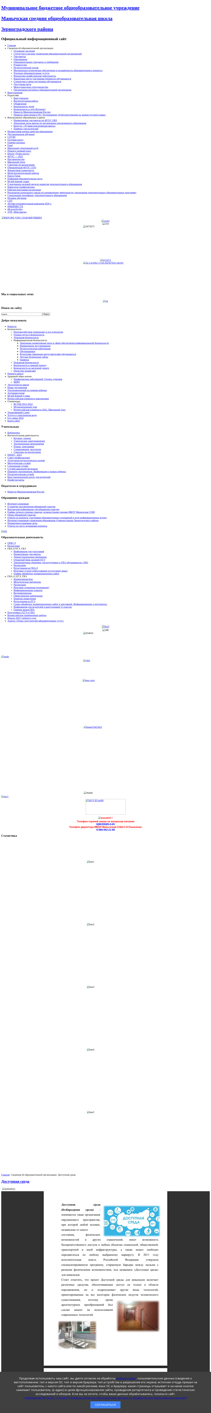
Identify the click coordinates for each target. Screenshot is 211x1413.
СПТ (10, 201)
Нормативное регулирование (35, 346)
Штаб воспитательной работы (23, 173)
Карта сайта (13, 420)
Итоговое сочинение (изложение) (31, 587)
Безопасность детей (24, 106)
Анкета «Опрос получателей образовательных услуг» (35, 621)
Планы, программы (24, 446)
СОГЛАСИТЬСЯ (105, 1404)
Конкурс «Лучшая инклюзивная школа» (35, 126)
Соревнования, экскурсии (27, 449)
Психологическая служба (20, 474)
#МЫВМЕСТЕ (15, 206)
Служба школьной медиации (22, 468)
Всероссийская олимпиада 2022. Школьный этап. (40, 409)
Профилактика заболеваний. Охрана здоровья (38, 379)
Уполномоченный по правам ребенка (27, 390)
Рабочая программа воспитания (24, 189)
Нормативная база (23, 579)
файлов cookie (126, 1378)
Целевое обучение (17, 198)
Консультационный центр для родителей (29, 477)
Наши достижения (17, 387)
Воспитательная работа (26, 101)
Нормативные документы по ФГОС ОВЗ (35, 120)
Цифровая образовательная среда (24, 178)
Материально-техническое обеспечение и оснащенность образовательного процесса (58, 70)
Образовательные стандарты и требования (36, 62)
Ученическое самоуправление (29, 441)
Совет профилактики (18, 457)
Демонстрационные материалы (30, 557)
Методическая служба (19, 463)
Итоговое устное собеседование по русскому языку (41, 571)
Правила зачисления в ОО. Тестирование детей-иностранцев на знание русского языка (60, 115)
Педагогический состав (26, 67)
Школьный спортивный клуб (22, 148)
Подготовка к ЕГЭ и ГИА (21, 612)
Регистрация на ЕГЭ (24, 601)
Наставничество (16, 159)
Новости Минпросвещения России (32, 112)
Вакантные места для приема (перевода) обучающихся (42, 78)
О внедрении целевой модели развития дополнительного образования (44, 184)
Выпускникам (14, 92)
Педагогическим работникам (35, 348)
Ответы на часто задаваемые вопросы (27, 526)
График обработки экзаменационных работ (36, 573)
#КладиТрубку (15, 209)
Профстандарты (15, 480)
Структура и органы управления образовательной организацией (48, 53)
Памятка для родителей (26, 128)
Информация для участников (29, 551)
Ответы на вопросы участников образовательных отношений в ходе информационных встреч (57, 517)
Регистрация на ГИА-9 (26, 568)
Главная (11, 45)
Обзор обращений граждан (21, 515)
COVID (11, 137)
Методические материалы (27, 582)
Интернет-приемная (18, 503)
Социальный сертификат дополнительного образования (37, 195)
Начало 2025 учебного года (21, 618)
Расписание (13, 546)
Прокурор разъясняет (25, 371)
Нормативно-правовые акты (22, 523)
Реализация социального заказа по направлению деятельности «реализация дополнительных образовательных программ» (72, 192)
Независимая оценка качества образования (30, 131)
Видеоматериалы (23, 593)
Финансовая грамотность (20, 170)
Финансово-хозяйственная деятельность (35, 76)
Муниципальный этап (25, 407)
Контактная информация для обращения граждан (33, 509)
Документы (20, 56)
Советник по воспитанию (21, 164)
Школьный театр (16, 162)
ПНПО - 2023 (14, 455)
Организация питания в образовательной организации (42, 90)
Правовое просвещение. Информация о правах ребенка (36, 471)
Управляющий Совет (18, 412)
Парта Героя (13, 176)
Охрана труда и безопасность (29, 334)
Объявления (20, 103)
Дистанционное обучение (21, 134)
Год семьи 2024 (15, 418)
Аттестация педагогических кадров (26, 460)
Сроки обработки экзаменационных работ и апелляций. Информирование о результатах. (60, 604)
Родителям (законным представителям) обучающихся (48, 354)
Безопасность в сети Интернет (30, 109)
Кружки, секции (22, 438)
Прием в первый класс (19, 151)
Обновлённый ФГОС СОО (21, 167)
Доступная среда (22, 84)
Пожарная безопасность (26, 362)
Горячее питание (16, 142)
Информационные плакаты (28, 590)
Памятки (24, 359)
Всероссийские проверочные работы (26, 615)
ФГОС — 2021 (15, 156)
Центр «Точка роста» (18, 153)
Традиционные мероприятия (29, 443)
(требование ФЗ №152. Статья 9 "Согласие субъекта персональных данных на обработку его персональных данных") (105, 1398)
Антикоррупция (15, 393)
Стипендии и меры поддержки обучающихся (37, 81)
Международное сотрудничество (31, 87)
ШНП (17, 382)
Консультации (21, 98)
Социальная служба (17, 466)
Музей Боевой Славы (18, 396)
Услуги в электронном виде (22, 415)
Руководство (20, 65)
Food (10, 145)
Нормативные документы (27, 554)
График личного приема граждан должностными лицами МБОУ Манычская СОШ (51, 512)
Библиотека (13, 432)
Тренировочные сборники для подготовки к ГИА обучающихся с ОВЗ (51, 562)
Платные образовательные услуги (31, 73)
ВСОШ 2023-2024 (23, 404)
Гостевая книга (15, 139)
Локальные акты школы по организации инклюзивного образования (50, 123)
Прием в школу (15, 373)
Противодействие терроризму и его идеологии (38, 332)
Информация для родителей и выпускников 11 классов (43, 607)
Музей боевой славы (18, 181)
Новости (12, 326)
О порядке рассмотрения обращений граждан (31, 506)
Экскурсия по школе (18, 384)
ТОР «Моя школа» (17, 212)
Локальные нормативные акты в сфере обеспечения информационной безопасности (64, 343)
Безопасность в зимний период (30, 365)
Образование (20, 59)
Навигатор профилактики (21, 187)
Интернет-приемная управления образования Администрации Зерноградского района (53, 520)
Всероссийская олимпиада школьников (28, 398)
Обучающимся (27, 351)
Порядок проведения (25, 598)
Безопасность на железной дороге (31, 368)
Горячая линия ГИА (24, 609)
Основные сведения (24, 51)
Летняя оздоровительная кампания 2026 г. (29, 203)
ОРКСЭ (11, 543)
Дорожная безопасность (26, 337)
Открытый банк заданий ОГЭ (29, 559)
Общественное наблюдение (28, 596)
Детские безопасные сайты (34, 357)
